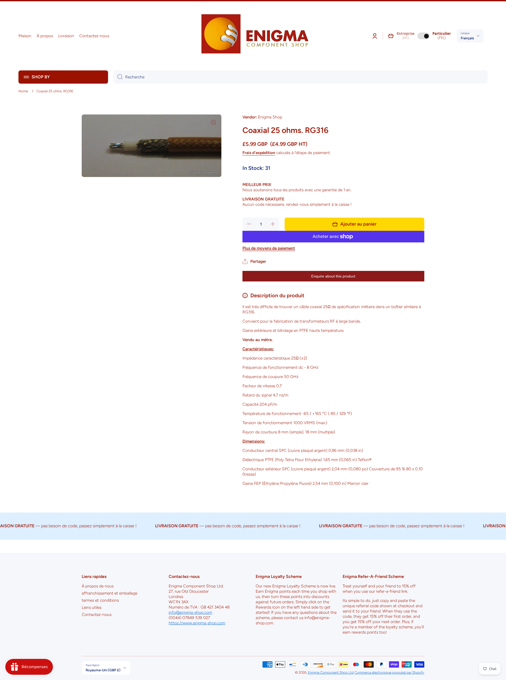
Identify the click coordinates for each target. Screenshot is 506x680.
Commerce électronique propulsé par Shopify (389, 672)
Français (467, 38)
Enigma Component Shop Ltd (331, 672)
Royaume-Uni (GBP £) (103, 670)
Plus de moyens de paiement (268, 248)
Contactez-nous (96, 614)
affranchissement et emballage (109, 593)
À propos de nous (98, 585)
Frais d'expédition (258, 152)
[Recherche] (118, 77)
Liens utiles (91, 607)
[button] (390, 36)
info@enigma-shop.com (190, 612)
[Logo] (253, 36)
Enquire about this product (333, 276)
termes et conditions (100, 600)
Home (23, 91)
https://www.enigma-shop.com (197, 622)
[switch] (423, 36)
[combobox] (300, 77)
